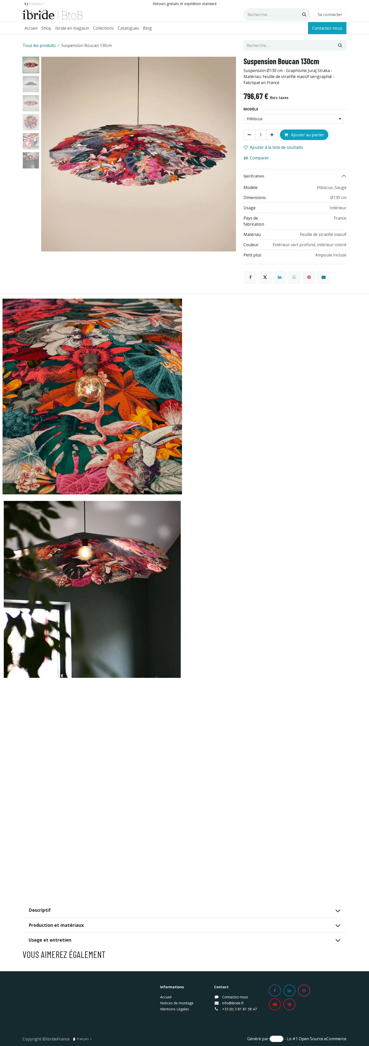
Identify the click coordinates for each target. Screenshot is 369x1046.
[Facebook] (250, 277)
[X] (265, 277)
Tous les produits (39, 45)
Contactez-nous (327, 28)
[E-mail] (324, 277)
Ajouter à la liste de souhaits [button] (276, 147)
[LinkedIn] (280, 277)
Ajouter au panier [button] (307, 135)
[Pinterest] (309, 277)
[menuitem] (31, 28)
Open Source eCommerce (322, 1038)
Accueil (165, 997)
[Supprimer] (249, 134)
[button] (51, 154)
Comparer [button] (259, 158)
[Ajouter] (272, 134)
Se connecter (330, 14)
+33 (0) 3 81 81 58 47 (239, 1009)
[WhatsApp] (294, 277)
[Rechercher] (304, 14)
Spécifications (253, 175)
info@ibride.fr (233, 1003)
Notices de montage (177, 1003)
